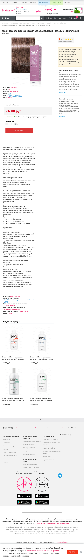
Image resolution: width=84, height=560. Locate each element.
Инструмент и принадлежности (32, 441)
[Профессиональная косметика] (8, 10)
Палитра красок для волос (51, 439)
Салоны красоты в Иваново (31, 467)
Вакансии (6, 462)
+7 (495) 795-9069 (46, 10)
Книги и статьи (47, 456)
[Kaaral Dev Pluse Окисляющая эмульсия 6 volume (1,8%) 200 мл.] (42, 340)
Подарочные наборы (49, 448)
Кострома (24, 9)
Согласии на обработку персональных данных (52, 523)
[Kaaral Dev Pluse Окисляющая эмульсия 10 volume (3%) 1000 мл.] (14, 381)
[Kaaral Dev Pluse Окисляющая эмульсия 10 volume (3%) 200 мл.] (42, 381)
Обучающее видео (48, 460)
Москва (19, 7)
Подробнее (62, 92)
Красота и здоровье (29, 454)
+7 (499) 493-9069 (51, 14)
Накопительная (68, 9)
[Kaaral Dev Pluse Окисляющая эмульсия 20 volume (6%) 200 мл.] (14, 340)
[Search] (42, 18)
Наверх (42, 420)
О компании (6, 439)
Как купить (6, 459)
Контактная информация (10, 446)
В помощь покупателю (9, 452)
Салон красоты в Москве (30, 464)
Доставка (5, 449)
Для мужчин (26, 451)
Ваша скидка (6, 443)
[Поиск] (80, 18)
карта (71, 11)
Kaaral (10, 93)
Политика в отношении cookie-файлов (42, 551)
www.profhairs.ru (62, 542)
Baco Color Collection (15, 95)
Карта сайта (55, 6)
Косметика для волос (29, 444)
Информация (47, 6)
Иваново (18, 9)
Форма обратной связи (10, 455)
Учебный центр (66, 435)
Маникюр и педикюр (29, 448)
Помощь (40, 6)
